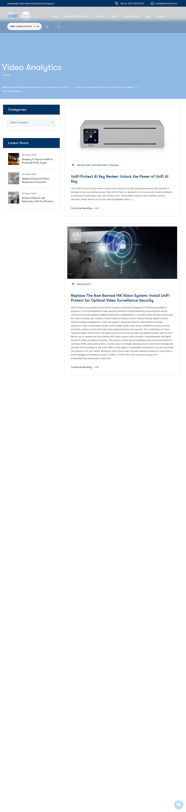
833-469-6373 (136, 3)
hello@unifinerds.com (166, 3)
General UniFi (84, 165)
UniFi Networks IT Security (105, 165)
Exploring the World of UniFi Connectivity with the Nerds (105, 87)
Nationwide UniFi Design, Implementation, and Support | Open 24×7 (35, 87)
